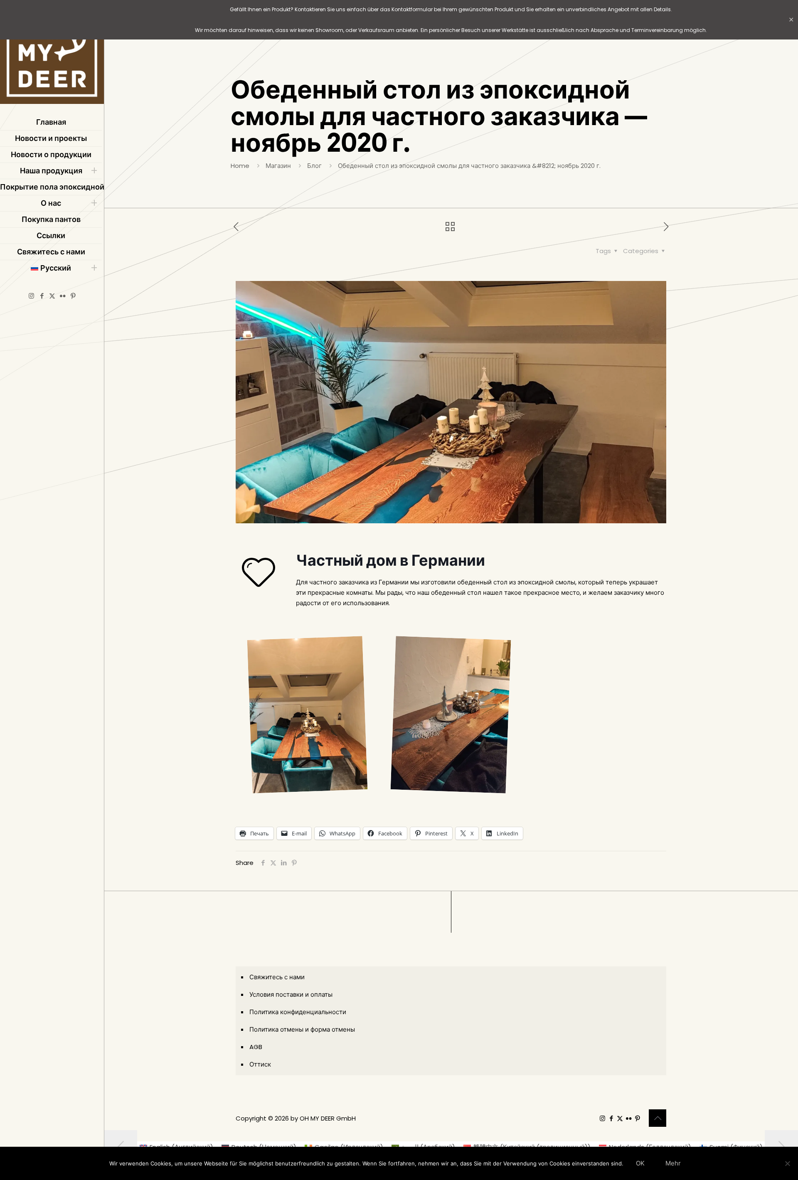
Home (240, 165)
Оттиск (260, 1064)
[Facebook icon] (42, 295)
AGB (255, 1046)
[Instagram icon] (31, 295)
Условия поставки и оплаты (290, 994)
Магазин (278, 165)
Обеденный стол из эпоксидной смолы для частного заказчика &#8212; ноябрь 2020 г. (469, 165)
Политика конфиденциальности (297, 1012)
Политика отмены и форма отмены (302, 1029)
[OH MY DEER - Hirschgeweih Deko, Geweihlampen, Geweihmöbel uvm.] (52, 54)
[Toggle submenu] (94, 171)
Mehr (673, 1163)
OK (640, 1163)
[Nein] (787, 1163)
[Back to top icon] (657, 1118)
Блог (314, 165)
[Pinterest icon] (73, 295)
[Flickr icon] (62, 295)
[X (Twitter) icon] (52, 295)
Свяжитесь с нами (277, 977)
